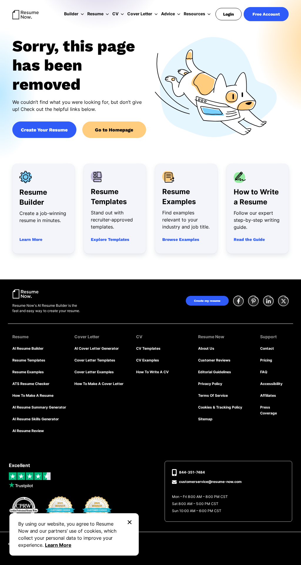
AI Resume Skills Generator (35, 419)
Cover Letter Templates (94, 360)
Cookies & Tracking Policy (220, 407)
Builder (71, 13)
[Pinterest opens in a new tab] (253, 302)
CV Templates (148, 348)
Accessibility (271, 383)
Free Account (266, 14)
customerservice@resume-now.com (210, 481)
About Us (206, 348)
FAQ (263, 372)
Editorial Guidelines (214, 372)
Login (228, 14)
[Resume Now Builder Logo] (25, 293)
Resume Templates (28, 360)
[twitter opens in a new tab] (283, 302)
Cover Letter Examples (94, 372)
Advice (168, 13)
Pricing (266, 360)
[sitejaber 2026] (97, 508)
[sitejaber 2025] (60, 508)
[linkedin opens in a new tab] (268, 302)
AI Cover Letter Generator (96, 348)
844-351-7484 (192, 472)
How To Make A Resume (32, 395)
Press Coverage (268, 410)
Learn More (58, 545)
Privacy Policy (210, 383)
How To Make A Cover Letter (98, 383)
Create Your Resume (44, 130)
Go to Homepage (114, 130)
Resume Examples (28, 372)
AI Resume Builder (28, 348)
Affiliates (268, 395)
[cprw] (24, 509)
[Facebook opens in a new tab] (238, 302)
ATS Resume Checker (30, 383)
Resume (95, 13)
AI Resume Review (28, 431)
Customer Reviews (214, 360)
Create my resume (207, 300)
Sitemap (205, 419)
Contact (267, 348)
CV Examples (147, 360)
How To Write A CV (152, 372)
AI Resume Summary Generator (39, 407)
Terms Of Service (213, 395)
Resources (194, 13)
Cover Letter (139, 13)
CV (115, 13)
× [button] (130, 521)
